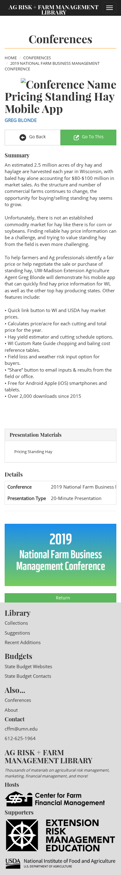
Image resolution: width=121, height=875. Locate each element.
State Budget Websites (28, 666)
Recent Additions (23, 642)
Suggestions (17, 633)
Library (17, 613)
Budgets (18, 656)
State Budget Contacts (28, 676)
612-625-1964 (20, 738)
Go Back (37, 137)
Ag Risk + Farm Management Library (54, 9)
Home (11, 57)
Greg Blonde (21, 120)
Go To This (93, 137)
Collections (16, 623)
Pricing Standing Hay (33, 451)
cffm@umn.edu (21, 729)
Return (62, 598)
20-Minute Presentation (76, 498)
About (11, 710)
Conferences (37, 57)
